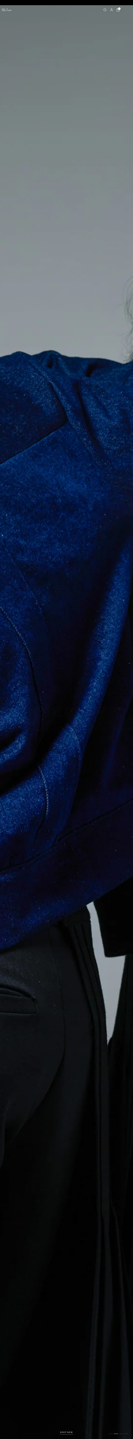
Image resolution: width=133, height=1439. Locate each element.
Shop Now (66, 1432)
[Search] (105, 10)
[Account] (111, 10)
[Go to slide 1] (111, 1433)
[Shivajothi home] (8, 9)
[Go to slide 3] (121, 1433)
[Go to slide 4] (126, 1433)
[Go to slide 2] (116, 1433)
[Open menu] (3, 10)
